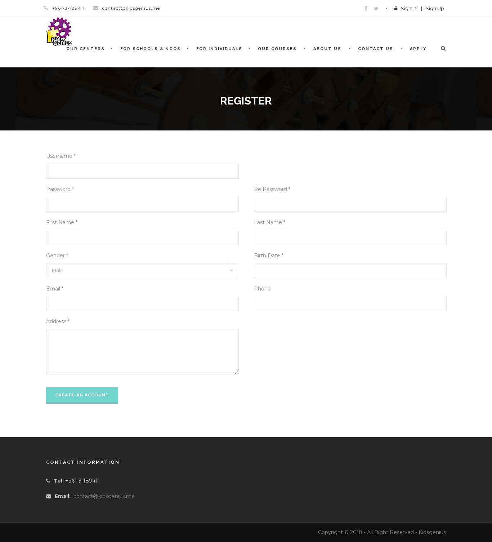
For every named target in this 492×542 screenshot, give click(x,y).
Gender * (57, 255)
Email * (54, 288)
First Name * (61, 222)
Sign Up (435, 8)
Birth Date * (268, 255)
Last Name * (269, 222)
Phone (262, 288)
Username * (61, 156)
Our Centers (85, 48)
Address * (58, 321)
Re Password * (272, 189)
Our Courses (277, 48)
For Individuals (219, 48)
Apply (418, 48)
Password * (60, 189)
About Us (327, 48)
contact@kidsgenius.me (104, 496)
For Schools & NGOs (150, 48)
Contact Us (375, 48)
